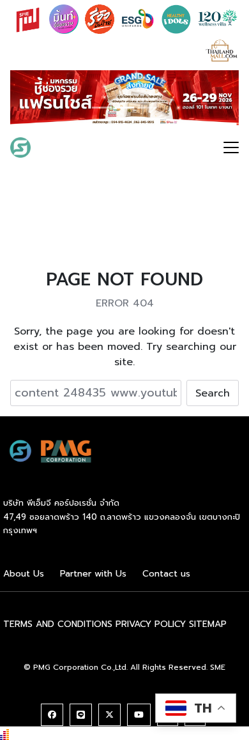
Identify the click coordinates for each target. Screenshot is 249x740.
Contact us (166, 573)
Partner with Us (93, 573)
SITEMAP (208, 624)
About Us (23, 573)
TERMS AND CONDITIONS (57, 624)
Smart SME (71, 147)
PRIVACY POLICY (151, 624)
